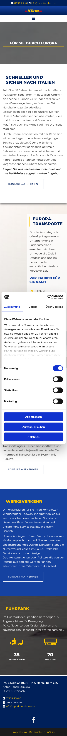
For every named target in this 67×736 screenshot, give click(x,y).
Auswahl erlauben (33, 426)
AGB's (50, 732)
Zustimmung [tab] (12, 306)
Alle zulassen (33, 416)
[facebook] (33, 719)
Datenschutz (37, 732)
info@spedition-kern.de (43, 3)
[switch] (58, 379)
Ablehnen (33, 436)
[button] (33, 19)
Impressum (20, 732)
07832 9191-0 (20, 3)
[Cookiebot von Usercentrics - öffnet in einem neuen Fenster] (48, 297)
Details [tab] (33, 306)
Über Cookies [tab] (54, 306)
